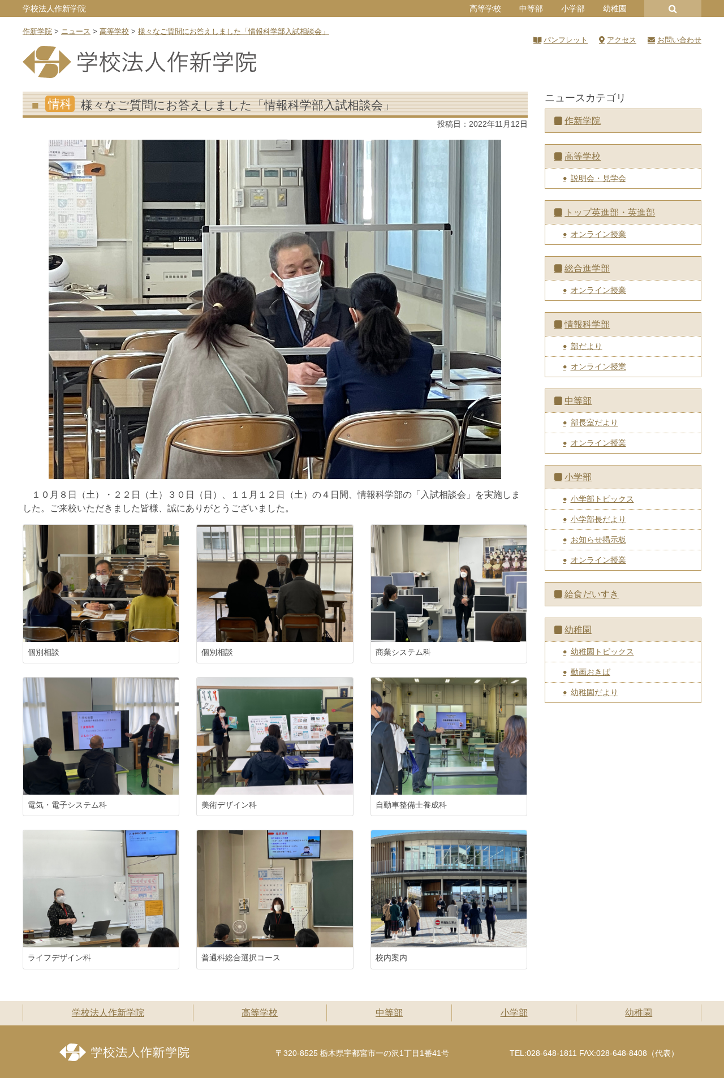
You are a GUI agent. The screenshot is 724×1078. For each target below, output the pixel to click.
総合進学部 (587, 268)
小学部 (573, 8)
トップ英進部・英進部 (609, 212)
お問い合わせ (679, 40)
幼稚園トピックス (602, 651)
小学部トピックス (602, 498)
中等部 (531, 8)
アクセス (621, 40)
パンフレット (566, 40)
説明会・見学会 (598, 178)
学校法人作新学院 (54, 8)
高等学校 (485, 8)
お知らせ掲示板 (598, 539)
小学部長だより (598, 519)
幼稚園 (615, 8)
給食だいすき (591, 594)
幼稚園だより (594, 692)
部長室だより (594, 422)
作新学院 (582, 121)
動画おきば (590, 671)
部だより (586, 346)
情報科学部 (587, 324)
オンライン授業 (598, 234)
